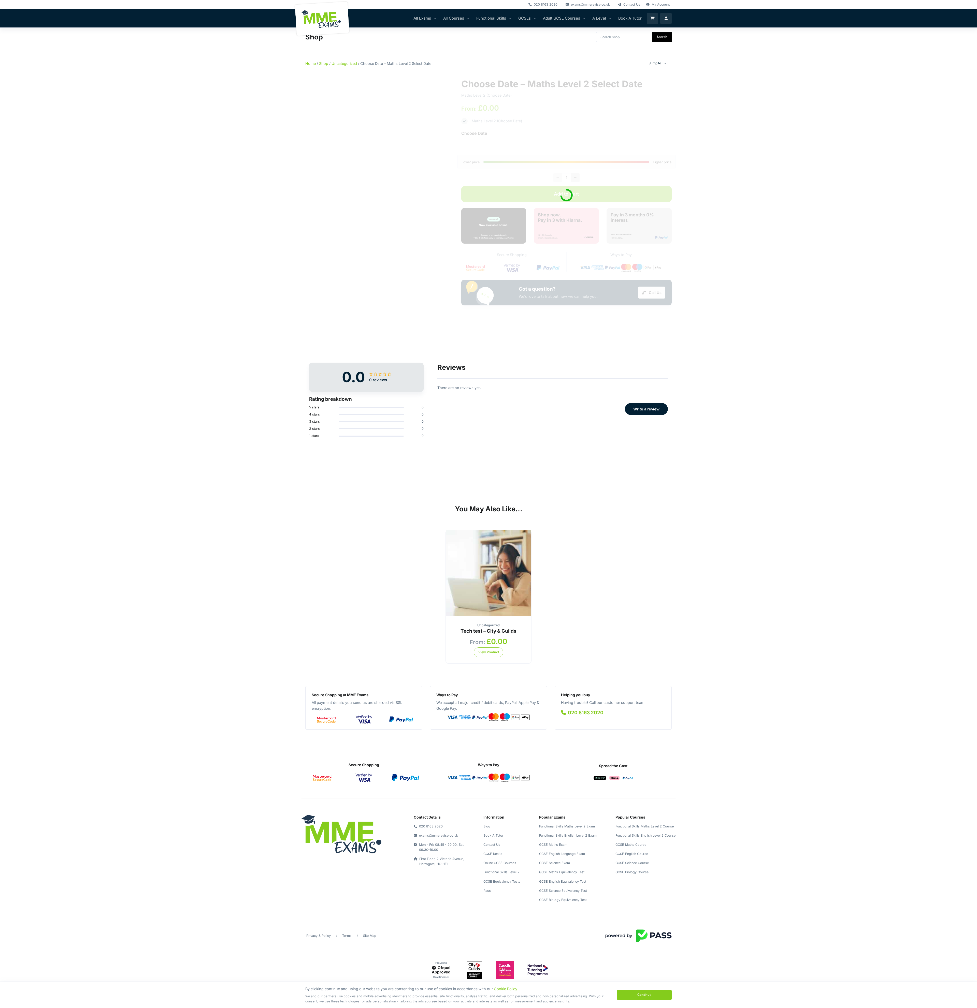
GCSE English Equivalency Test (562, 881)
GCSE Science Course (632, 863)
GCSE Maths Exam (553, 845)
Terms (347, 936)
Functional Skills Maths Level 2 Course (644, 826)
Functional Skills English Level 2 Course (645, 835)
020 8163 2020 (585, 713)
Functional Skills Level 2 (501, 872)
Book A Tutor (630, 18)
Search (662, 37)
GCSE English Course (631, 854)
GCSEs (524, 18)
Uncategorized (344, 63)
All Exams (422, 18)
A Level (599, 18)
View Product (488, 652)
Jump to (655, 63)
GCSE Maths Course (630, 845)
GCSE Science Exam (554, 863)
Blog (486, 826)
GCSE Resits (492, 854)
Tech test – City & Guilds (488, 631)
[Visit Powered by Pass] (638, 935)
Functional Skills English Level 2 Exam (568, 835)
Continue (644, 995)
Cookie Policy (505, 989)
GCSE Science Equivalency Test (563, 891)
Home (310, 63)
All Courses (453, 18)
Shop (323, 63)
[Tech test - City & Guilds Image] (488, 572)
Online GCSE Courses (499, 863)
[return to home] (341, 834)
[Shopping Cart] (652, 18)
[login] (666, 18)
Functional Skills (491, 18)
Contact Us (491, 845)
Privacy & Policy (318, 936)
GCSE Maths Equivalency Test (561, 872)
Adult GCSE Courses (561, 18)
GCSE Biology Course (632, 872)
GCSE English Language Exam (562, 854)
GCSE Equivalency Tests (501, 881)
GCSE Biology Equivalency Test (563, 900)
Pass (487, 891)
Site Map (369, 936)
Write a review (646, 409)
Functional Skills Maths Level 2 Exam (567, 826)
